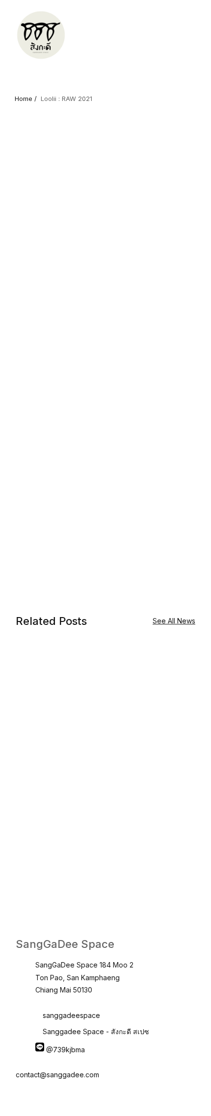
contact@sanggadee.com (57, 1074)
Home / (26, 98)
